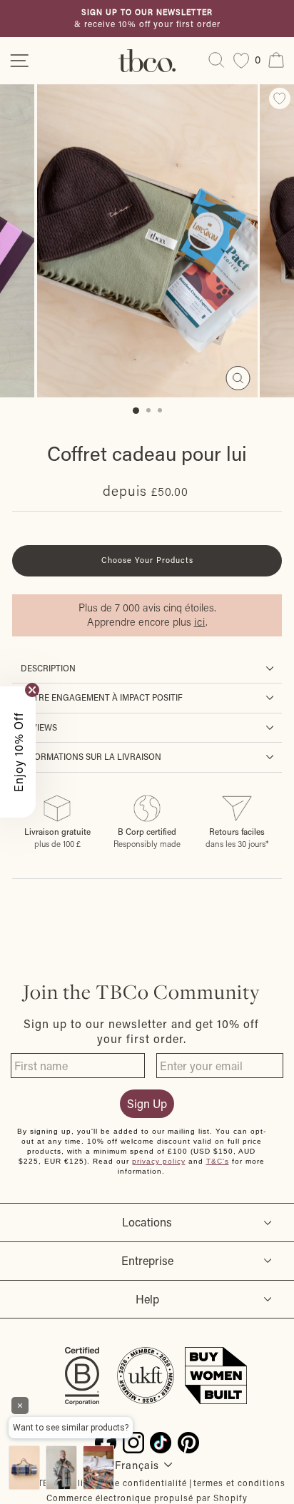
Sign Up (147, 1103)
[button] (18, 752)
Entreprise (147, 1260)
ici (200, 622)
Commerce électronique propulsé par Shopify (147, 1497)
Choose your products (147, 560)
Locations (147, 1221)
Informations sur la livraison (91, 756)
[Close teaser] (32, 690)
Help (147, 1298)
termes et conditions (239, 1482)
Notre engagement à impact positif (102, 697)
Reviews (39, 727)
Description (48, 668)
